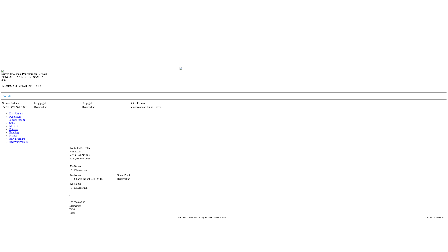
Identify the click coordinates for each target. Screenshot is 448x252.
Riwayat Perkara (18, 141)
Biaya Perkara (17, 138)
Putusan (13, 129)
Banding (14, 132)
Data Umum (16, 113)
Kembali (7, 96)
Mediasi (13, 126)
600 (3, 80)
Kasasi (13, 135)
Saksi (12, 122)
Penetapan (15, 116)
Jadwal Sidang (17, 119)
